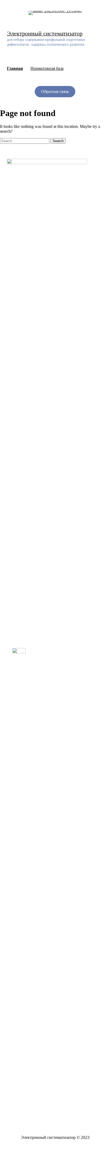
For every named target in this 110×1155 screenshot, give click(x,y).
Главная (15, 68)
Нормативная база (47, 68)
